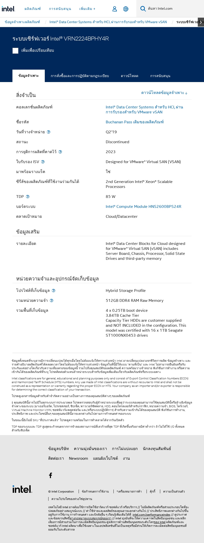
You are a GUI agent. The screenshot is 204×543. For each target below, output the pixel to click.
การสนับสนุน (160, 76)
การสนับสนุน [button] (60, 8)
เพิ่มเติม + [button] (87, 8)
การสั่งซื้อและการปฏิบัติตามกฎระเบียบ (80, 76)
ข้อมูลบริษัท (58, 448)
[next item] (201, 22)
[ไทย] (126, 8)
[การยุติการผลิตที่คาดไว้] (60, 152)
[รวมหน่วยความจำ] (51, 300)
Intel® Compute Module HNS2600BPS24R (143, 206)
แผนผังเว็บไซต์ (105, 458)
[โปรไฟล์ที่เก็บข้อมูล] (53, 290)
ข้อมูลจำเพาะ (28, 75)
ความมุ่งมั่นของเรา (90, 448)
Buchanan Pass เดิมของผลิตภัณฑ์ (135, 122)
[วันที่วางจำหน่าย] (48, 132)
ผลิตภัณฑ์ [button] (33, 8)
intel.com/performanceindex (151, 514)
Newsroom (78, 458)
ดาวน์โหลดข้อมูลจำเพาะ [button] (162, 92)
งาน (126, 458)
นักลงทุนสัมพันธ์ (157, 448)
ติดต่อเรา (56, 458)
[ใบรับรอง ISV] (43, 162)
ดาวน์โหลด (129, 76)
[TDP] (27, 196)
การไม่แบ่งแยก (125, 448)
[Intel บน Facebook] (50, 476)
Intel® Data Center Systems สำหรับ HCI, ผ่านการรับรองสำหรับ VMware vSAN (144, 110)
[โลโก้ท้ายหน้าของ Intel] (22, 488)
